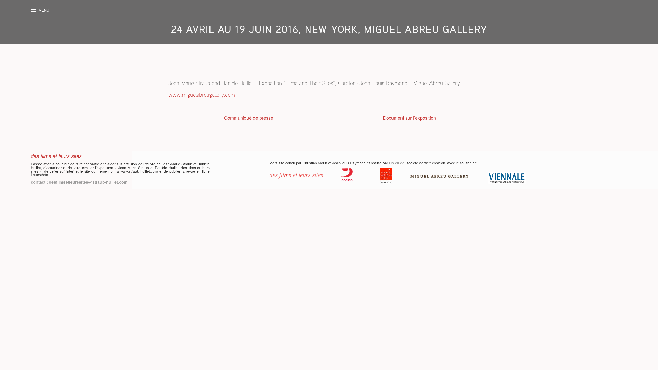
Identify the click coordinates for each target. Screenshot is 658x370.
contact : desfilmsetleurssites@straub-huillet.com (79, 182)
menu (44, 10)
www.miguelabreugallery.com (201, 95)
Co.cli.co (397, 162)
